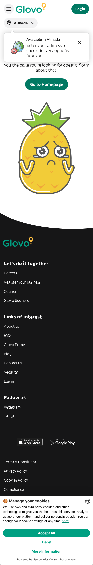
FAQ (7, 335)
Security (11, 372)
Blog (7, 354)
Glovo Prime (14, 344)
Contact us (13, 363)
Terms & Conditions (20, 462)
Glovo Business (16, 300)
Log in (9, 381)
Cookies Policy (16, 480)
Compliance (14, 489)
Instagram (12, 407)
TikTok (9, 416)
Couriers (11, 291)
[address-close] (79, 42)
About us (11, 326)
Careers (10, 273)
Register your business (22, 282)
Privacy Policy (15, 471)
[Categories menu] (9, 9)
